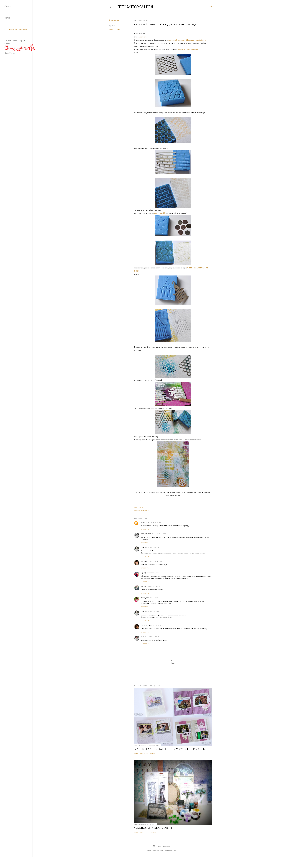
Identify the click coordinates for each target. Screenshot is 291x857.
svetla (143, 586)
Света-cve (143, 37)
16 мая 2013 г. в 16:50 (159, 534)
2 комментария (150, 753)
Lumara (144, 561)
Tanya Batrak (146, 534)
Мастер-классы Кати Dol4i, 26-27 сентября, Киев (169, 749)
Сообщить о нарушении (16, 29)
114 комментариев (150, 832)
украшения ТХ (160, 213)
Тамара (144, 522)
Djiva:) (143, 573)
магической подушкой (187, 40)
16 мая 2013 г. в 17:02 (152, 547)
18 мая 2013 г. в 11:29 (159, 625)
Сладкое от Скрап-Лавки (153, 828)
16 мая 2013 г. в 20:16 (157, 598)
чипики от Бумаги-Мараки (187, 49)
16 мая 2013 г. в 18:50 (154, 573)
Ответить (145, 529)
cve (142, 547)
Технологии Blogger (163, 846)
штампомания (135, 6)
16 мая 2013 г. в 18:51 (153, 586)
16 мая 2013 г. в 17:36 (155, 561)
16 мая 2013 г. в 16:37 (155, 522)
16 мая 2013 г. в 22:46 (152, 611)
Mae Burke (172, 850)
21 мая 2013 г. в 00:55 (152, 637)
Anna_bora (145, 598)
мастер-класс (114, 29)
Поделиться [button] (114, 20)
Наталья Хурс (146, 625)
